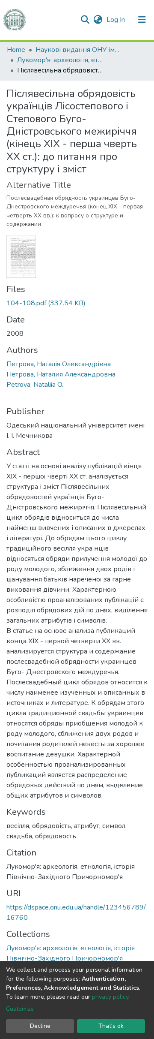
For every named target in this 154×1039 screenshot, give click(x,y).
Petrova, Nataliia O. (34, 384)
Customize (20, 1009)
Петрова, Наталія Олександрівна (58, 364)
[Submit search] (85, 19)
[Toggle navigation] (142, 19)
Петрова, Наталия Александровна (61, 374)
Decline (40, 1026)
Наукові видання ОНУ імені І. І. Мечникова (78, 49)
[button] (98, 20)
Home (16, 49)
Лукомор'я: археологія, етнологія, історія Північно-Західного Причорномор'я (60, 60)
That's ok (111, 1026)
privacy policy (110, 997)
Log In (117, 19)
